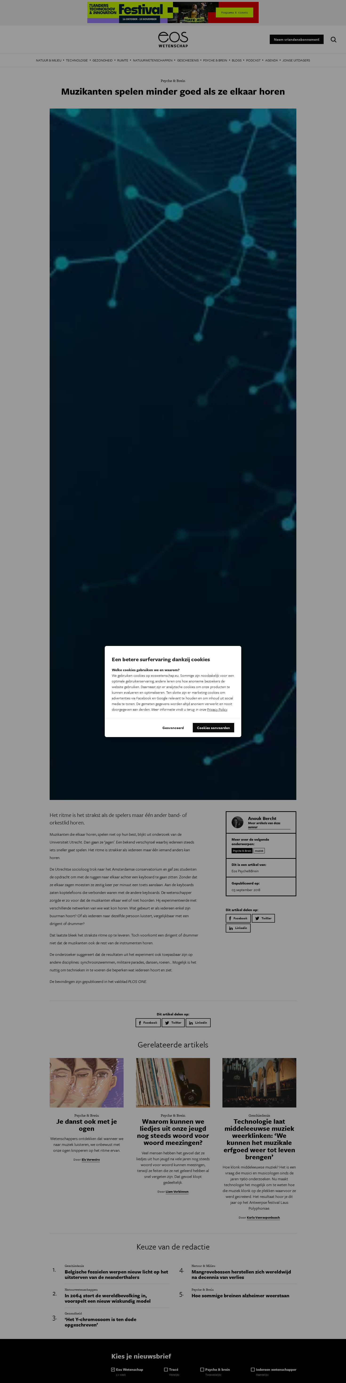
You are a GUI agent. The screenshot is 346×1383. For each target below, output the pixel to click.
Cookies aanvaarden (213, 727)
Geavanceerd (173, 727)
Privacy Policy (217, 709)
